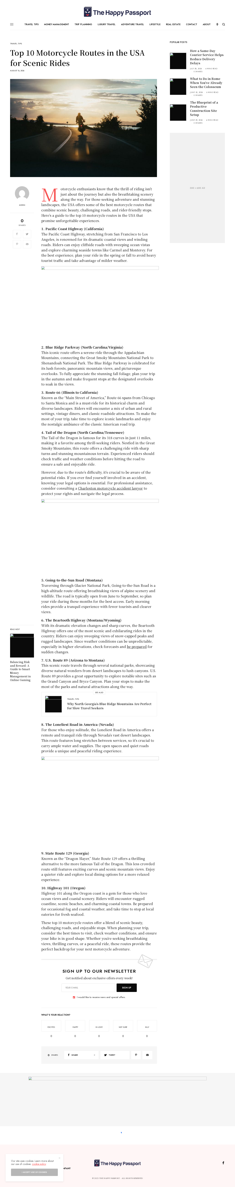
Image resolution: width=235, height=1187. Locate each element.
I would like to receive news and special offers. (101, 997)
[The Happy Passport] (117, 11)
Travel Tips (16, 44)
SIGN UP (126, 987)
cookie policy (39, 1164)
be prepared (137, 646)
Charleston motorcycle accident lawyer (110, 488)
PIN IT (102, 305)
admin (22, 205)
